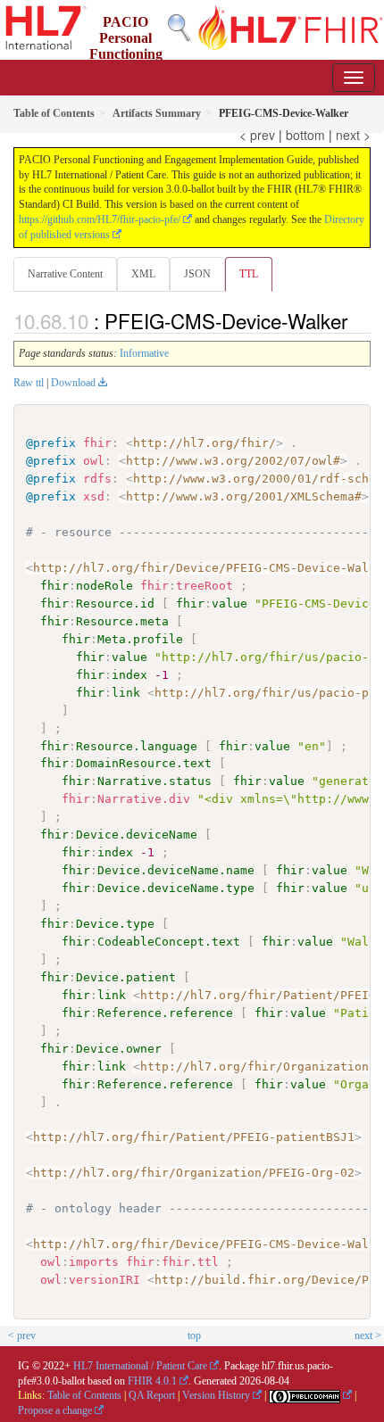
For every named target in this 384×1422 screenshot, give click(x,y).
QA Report (152, 1395)
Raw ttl (28, 382)
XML (143, 274)
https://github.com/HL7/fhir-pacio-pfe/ (99, 219)
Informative (144, 353)
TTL (248, 274)
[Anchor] (357, 320)
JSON (197, 274)
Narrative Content (65, 274)
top (194, 1335)
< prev (257, 135)
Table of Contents (84, 1395)
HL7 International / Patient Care (140, 1366)
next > (353, 135)
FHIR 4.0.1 (152, 1381)
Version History (216, 1395)
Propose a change (55, 1410)
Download (73, 382)
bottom (305, 135)
